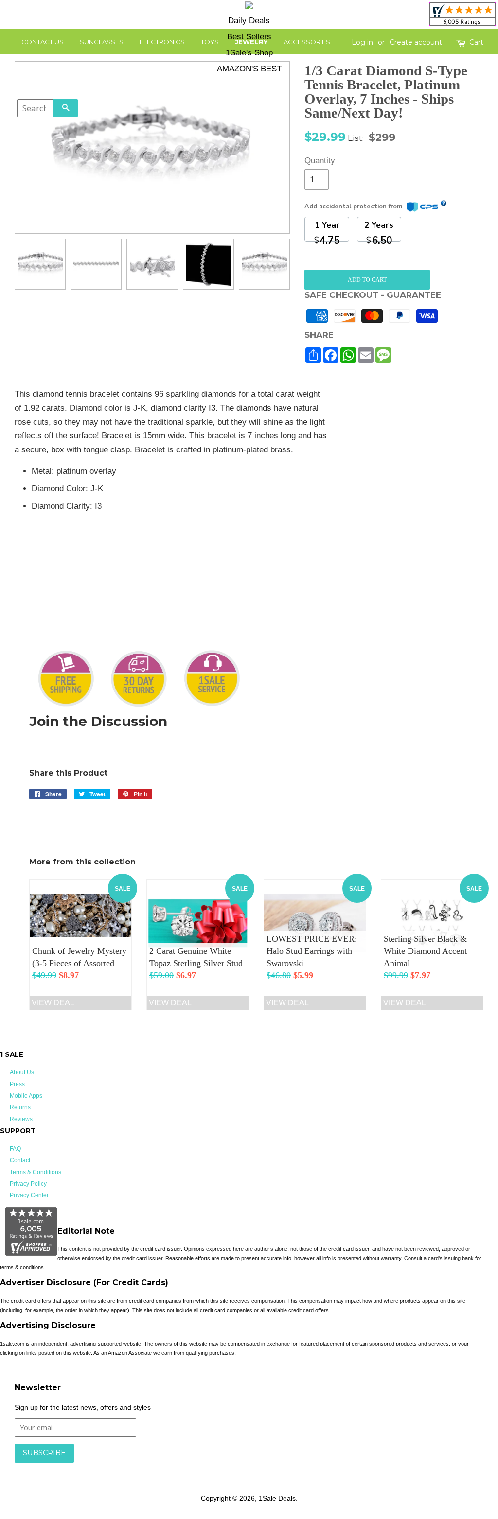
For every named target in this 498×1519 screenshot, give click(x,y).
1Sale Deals (277, 1498)
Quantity (316, 160)
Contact (20, 1160)
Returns (20, 1107)
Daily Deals (249, 20)
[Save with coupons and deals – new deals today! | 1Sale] (249, 7)
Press (17, 1084)
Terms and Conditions (169, 1467)
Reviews (21, 1119)
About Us (22, 1072)
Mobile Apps (26, 1095)
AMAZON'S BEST (249, 68)
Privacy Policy (28, 1183)
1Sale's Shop (249, 52)
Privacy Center (29, 1195)
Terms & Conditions (35, 1172)
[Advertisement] (412, 448)
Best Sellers (249, 36)
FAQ (15, 1148)
